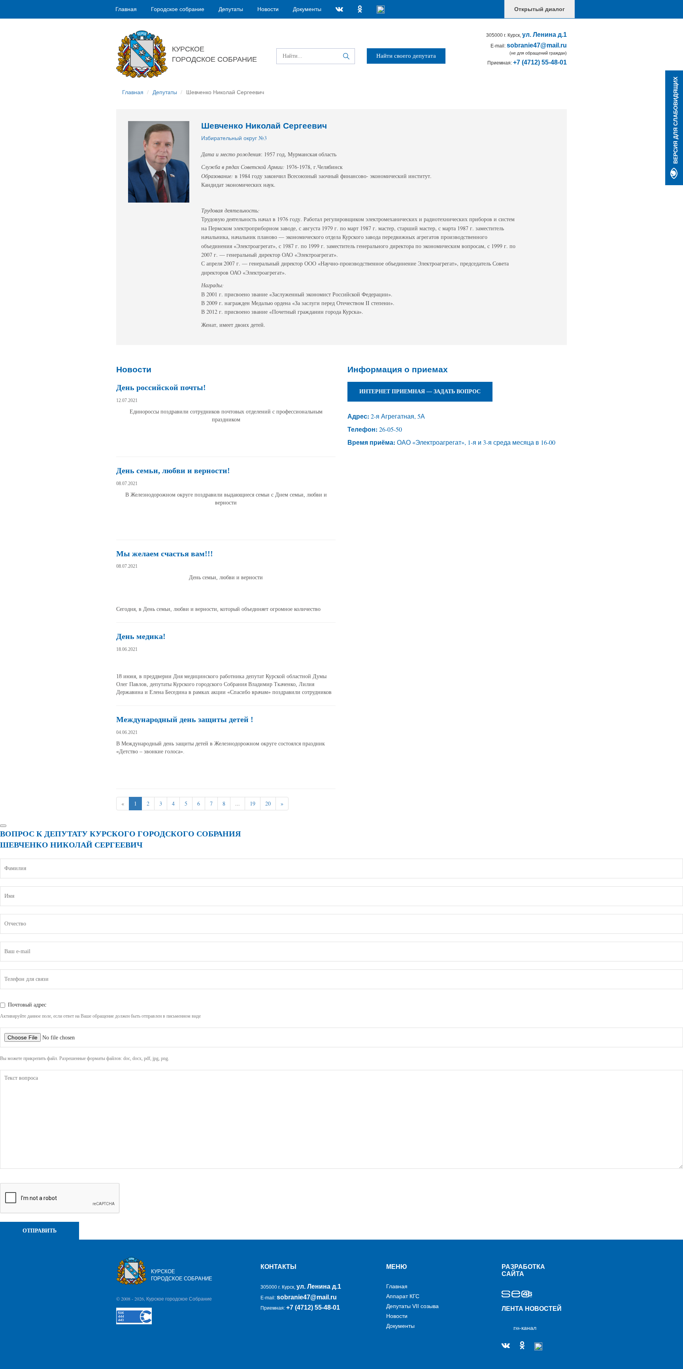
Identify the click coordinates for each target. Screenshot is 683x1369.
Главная (128, 9)
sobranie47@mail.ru (537, 45)
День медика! (141, 636)
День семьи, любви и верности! (173, 470)
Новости (268, 9)
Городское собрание (177, 9)
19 (252, 803)
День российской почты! (161, 387)
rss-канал (524, 1327)
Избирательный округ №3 (234, 138)
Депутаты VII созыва (412, 1306)
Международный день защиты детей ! (184, 719)
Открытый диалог (539, 9)
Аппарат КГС (402, 1296)
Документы (307, 9)
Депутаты (231, 9)
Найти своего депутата (406, 56)
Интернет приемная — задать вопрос (420, 391)
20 (268, 803)
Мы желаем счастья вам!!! (164, 553)
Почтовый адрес (27, 1005)
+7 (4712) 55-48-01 (540, 62)
